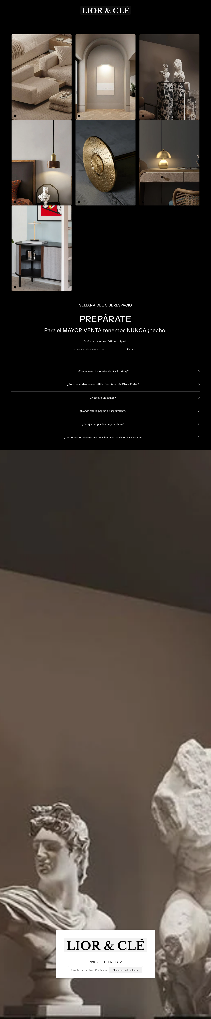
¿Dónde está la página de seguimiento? (103, 410)
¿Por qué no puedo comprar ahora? (103, 424)
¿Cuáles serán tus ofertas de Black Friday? (103, 371)
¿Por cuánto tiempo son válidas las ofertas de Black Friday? (103, 384)
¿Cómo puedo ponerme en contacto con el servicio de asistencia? (103, 437)
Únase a (131, 349)
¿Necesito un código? (103, 397)
